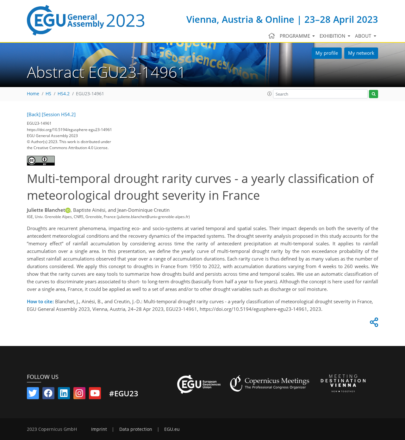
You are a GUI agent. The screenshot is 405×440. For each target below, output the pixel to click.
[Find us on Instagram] (79, 394)
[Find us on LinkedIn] (64, 394)
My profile (326, 53)
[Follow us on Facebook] (48, 394)
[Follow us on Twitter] (33, 394)
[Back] (33, 114)
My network (361, 53)
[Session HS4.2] (59, 114)
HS (48, 94)
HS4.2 (64, 94)
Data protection (135, 429)
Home (33, 94)
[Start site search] (373, 94)
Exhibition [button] (333, 36)
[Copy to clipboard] (373, 324)
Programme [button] (295, 36)
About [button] (363, 36)
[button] (269, 94)
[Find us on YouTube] (95, 394)
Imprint (99, 429)
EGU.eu (172, 429)
